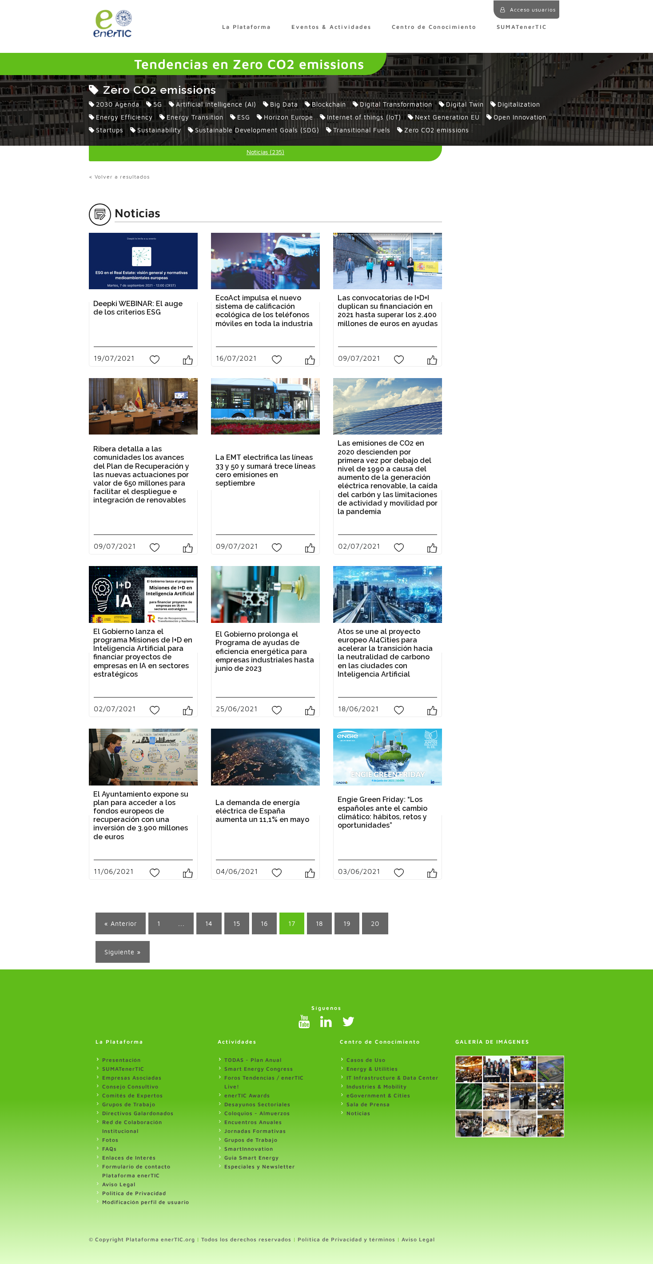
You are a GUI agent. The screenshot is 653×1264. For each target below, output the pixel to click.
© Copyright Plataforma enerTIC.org (142, 1239)
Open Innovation (520, 117)
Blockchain (329, 104)
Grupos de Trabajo (128, 1104)
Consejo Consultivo (130, 1086)
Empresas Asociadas (132, 1077)
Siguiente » (122, 952)
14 (209, 923)
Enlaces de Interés (129, 1157)
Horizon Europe (288, 117)
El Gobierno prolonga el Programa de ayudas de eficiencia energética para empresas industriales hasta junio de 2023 (264, 651)
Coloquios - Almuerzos (257, 1113)
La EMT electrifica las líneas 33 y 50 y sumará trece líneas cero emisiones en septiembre (265, 470)
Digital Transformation (396, 104)
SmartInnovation (248, 1148)
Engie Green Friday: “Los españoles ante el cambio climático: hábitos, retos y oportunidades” (382, 812)
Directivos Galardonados (138, 1113)
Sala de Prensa (368, 1104)
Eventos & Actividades (331, 27)
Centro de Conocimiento (434, 27)
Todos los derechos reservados (246, 1239)
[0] (191, 359)
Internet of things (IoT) (364, 117)
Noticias (358, 1113)
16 (264, 923)
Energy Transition (195, 117)
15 (236, 923)
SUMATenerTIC (522, 27)
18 (319, 923)
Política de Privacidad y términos (346, 1239)
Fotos (110, 1139)
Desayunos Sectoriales (257, 1104)
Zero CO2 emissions (436, 130)
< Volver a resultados (119, 176)
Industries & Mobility (376, 1086)
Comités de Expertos (132, 1095)
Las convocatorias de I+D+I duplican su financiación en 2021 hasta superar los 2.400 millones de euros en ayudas (388, 311)
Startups (109, 130)
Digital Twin (465, 104)
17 (291, 923)
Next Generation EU (447, 117)
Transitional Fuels (361, 130)
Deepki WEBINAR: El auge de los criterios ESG (138, 307)
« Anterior (120, 923)
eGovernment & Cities (378, 1095)
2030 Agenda (117, 104)
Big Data (284, 104)
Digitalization (519, 104)
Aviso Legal (118, 1184)
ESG (243, 117)
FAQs (109, 1148)
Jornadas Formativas (255, 1131)
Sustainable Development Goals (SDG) (257, 130)
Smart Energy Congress (258, 1068)
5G (157, 104)
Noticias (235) (265, 152)
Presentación (121, 1060)
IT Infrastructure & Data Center (392, 1077)
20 (375, 923)
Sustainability (159, 130)
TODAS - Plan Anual (253, 1060)
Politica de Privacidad (134, 1193)
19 (346, 923)
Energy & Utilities (372, 1068)
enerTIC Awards (247, 1095)
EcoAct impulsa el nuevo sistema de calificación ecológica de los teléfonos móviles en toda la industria (264, 311)
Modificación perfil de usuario (145, 1202)
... (181, 923)
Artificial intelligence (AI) (216, 104)
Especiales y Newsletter (259, 1166)
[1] (191, 546)
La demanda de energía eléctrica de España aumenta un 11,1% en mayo (262, 811)
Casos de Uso (366, 1060)
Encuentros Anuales (253, 1122)
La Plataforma (246, 27)
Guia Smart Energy (251, 1157)
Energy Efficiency (124, 117)
